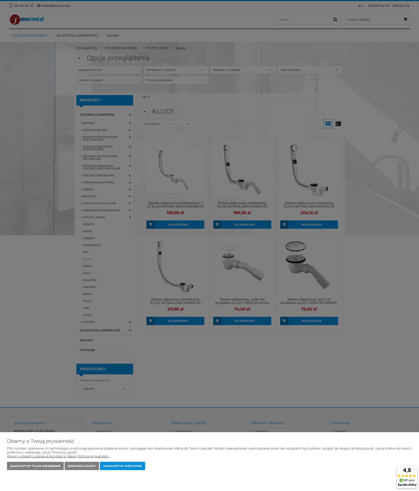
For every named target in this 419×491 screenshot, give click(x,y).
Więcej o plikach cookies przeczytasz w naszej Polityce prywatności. (58, 456)
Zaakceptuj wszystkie (122, 466)
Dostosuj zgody (82, 466)
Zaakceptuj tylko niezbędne (35, 466)
